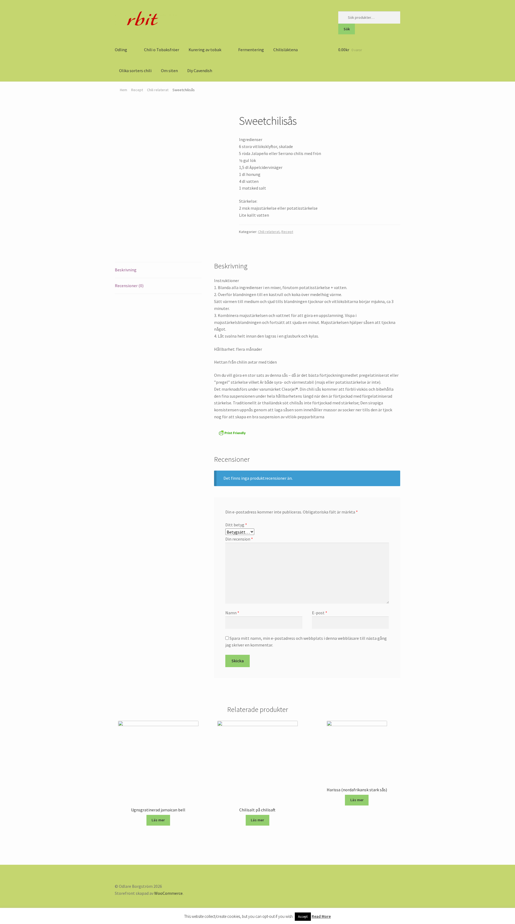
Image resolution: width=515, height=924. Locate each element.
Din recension (239, 539)
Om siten (169, 70)
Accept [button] (303, 916)
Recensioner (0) (129, 285)
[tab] (158, 270)
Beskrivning (126, 269)
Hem (123, 89)
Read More (321, 916)
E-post (319, 612)
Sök (347, 29)
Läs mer (158, 820)
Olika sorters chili (135, 70)
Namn (232, 612)
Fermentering (251, 49)
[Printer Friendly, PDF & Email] (232, 433)
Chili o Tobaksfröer (161, 49)
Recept (137, 89)
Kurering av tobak (205, 49)
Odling (121, 49)
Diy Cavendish (199, 70)
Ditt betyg (236, 524)
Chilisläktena (285, 49)
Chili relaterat (157, 89)
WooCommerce (168, 893)
